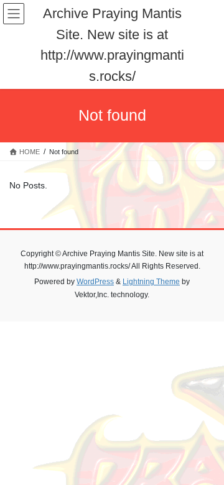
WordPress (95, 281)
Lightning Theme (151, 281)
